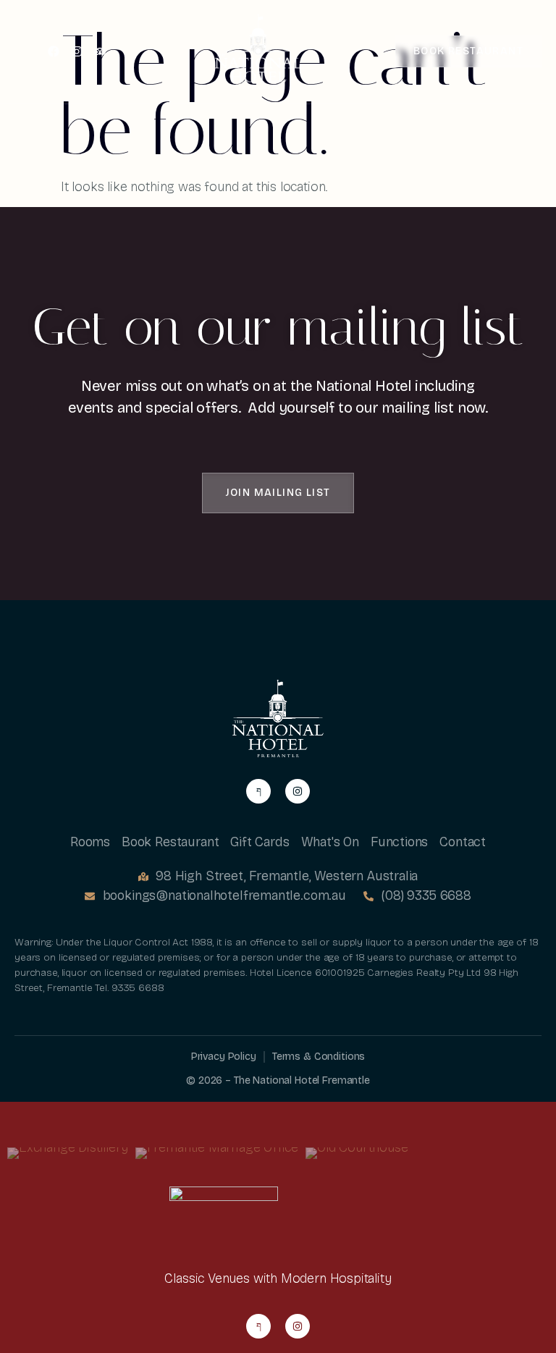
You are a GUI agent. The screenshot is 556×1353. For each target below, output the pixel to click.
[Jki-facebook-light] (258, 791)
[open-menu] (23, 52)
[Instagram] (77, 51)
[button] (278, 493)
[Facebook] (53, 51)
